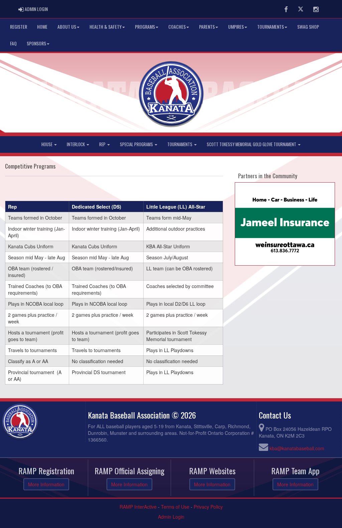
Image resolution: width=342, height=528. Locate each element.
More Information (46, 484)
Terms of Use (175, 506)
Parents (207, 26)
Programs (145, 26)
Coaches (177, 26)
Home (42, 26)
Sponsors (36, 43)
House (47, 144)
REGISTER (18, 26)
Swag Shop (308, 26)
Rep (103, 144)
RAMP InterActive (138, 506)
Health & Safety (106, 26)
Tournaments (270, 26)
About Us (66, 26)
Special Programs (137, 144)
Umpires (236, 26)
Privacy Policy (208, 506)
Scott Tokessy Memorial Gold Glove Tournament (252, 144)
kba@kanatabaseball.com (297, 448)
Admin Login (171, 516)
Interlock (76, 144)
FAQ (13, 43)
